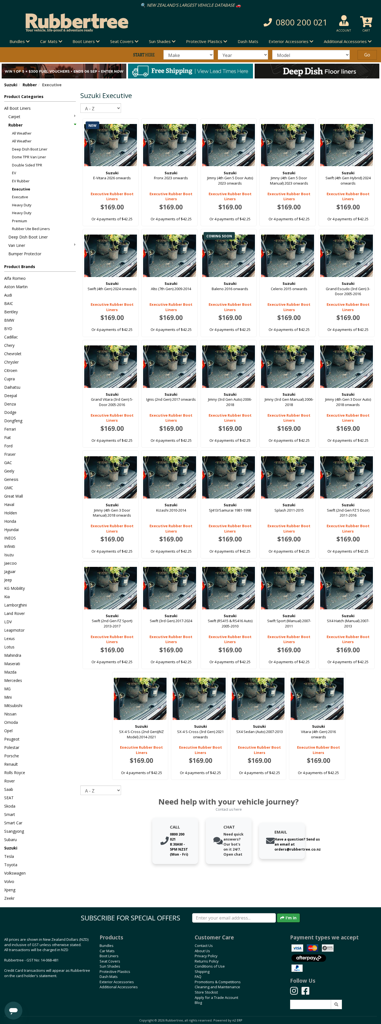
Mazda (10, 672)
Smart (9, 814)
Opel (8, 730)
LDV (8, 621)
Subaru (10, 839)
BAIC (8, 303)
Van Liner (16, 245)
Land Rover (14, 613)
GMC (8, 487)
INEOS (10, 538)
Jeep (8, 580)
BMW (9, 320)
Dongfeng (13, 420)
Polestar (11, 747)
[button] (271, 22)
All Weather (22, 133)
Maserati (12, 663)
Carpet (14, 116)
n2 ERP (237, 1020)
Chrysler (11, 362)
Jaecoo (10, 563)
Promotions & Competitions (218, 981)
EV (14, 172)
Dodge (10, 412)
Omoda (11, 722)
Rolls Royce (14, 772)
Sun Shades (110, 966)
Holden (10, 512)
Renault (11, 764)
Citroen (10, 370)
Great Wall (13, 496)
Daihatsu (12, 387)
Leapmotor (14, 630)
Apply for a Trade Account (216, 997)
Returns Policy (207, 961)
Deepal (10, 395)
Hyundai (11, 529)
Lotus (9, 647)
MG (7, 688)
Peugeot (12, 739)
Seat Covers (110, 961)
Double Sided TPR (27, 165)
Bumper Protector (24, 253)
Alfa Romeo (15, 278)
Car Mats (107, 950)
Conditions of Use (210, 966)
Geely (9, 471)
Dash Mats (248, 41)
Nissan (10, 714)
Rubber (30, 84)
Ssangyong (14, 831)
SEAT (9, 797)
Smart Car (13, 822)
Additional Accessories (119, 986)
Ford (8, 445)
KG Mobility (14, 588)
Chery (9, 345)
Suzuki (10, 84)
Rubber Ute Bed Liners (31, 228)
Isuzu (9, 554)
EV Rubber (21, 180)
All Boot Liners (17, 108)
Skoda (9, 806)
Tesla (9, 856)
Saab (8, 789)
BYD (8, 328)
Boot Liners (109, 955)
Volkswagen (15, 873)
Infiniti (9, 546)
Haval (9, 504)
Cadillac (11, 337)
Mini (8, 697)
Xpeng (9, 889)
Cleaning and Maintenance (217, 986)
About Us (202, 950)
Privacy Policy (206, 955)
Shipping (202, 971)
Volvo (9, 881)
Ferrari (10, 429)
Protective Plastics (115, 971)
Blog (198, 1002)
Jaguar (10, 571)
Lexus (9, 638)
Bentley (11, 311)
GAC (8, 462)
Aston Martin (16, 286)
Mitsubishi (13, 705)
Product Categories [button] (24, 96)
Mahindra (12, 655)
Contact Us (204, 945)
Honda (10, 521)
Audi (8, 295)
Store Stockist (206, 992)
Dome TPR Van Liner (29, 156)
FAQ (198, 976)
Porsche (11, 755)
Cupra (9, 378)
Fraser (10, 454)
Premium (19, 220)
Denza (10, 404)
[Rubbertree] (87, 22)
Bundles (107, 945)
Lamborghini (15, 605)
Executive (21, 189)
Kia (7, 596)
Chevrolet (12, 353)
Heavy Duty (22, 204)
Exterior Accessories (117, 981)
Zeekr (9, 898)
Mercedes (13, 680)
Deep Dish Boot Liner (29, 149)
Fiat (7, 437)
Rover (9, 781)
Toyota (10, 864)
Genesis (11, 479)
